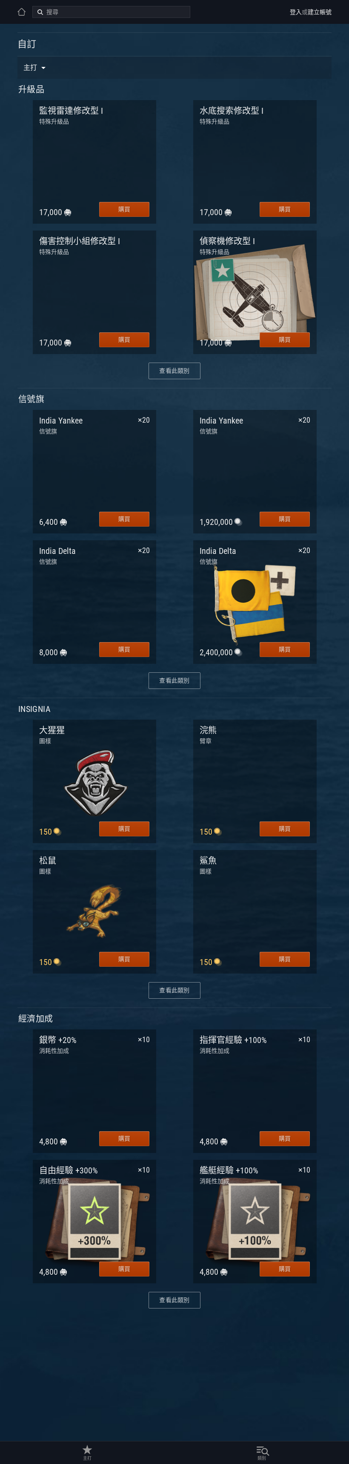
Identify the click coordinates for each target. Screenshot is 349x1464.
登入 (296, 12)
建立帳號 (320, 12)
